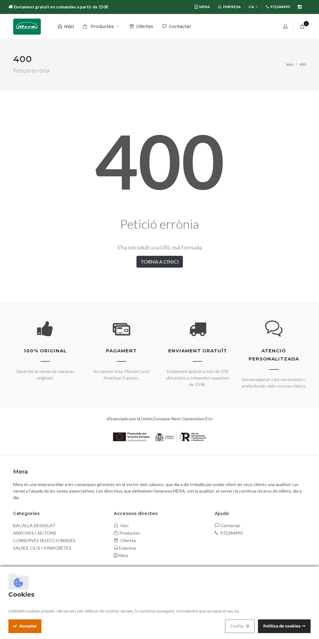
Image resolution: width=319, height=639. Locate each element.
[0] (302, 25)
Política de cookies (281, 626)
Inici (289, 64)
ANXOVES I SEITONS (34, 533)
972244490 (231, 533)
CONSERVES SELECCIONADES (44, 540)
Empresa (231, 6)
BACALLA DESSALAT (34, 525)
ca (251, 6)
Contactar (230, 525)
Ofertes (127, 540)
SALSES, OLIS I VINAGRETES (42, 548)
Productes (129, 533)
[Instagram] (299, 7)
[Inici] (27, 26)
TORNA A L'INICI (159, 262)
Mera (204, 6)
